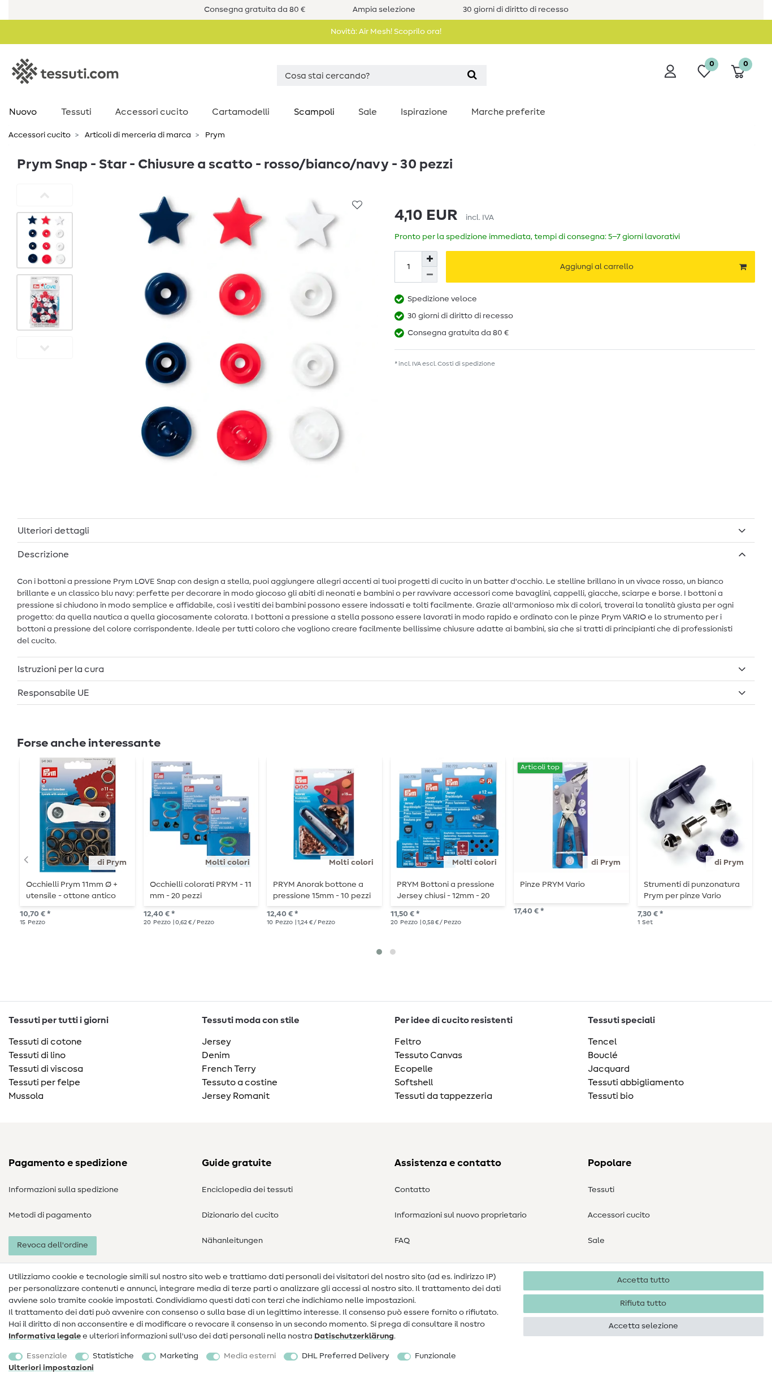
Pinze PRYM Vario (552, 885)
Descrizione (43, 554)
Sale (367, 111)
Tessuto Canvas (428, 1055)
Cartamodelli (241, 111)
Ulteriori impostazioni (51, 1368)
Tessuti (76, 111)
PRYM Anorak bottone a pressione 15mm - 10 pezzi (322, 890)
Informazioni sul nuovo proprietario (460, 1215)
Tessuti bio (611, 1096)
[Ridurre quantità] (429, 275)
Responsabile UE (53, 693)
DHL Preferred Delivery (345, 1356)
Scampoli (314, 111)
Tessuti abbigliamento (636, 1082)
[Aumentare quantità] (429, 259)
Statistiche (113, 1356)
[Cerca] (472, 75)
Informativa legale (44, 1336)
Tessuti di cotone (45, 1041)
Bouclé (603, 1055)
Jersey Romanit (236, 1096)
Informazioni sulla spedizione (63, 1190)
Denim (216, 1055)
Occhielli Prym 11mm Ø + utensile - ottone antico (72, 890)
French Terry (229, 1068)
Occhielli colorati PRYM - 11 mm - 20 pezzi (200, 890)
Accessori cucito (151, 111)
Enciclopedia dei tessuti (247, 1190)
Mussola (26, 1096)
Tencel (602, 1041)
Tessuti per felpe (44, 1082)
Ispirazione (424, 111)
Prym (214, 135)
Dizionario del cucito (240, 1215)
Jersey (216, 1041)
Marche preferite (508, 111)
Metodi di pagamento (50, 1215)
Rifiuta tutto (643, 1303)
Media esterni (250, 1356)
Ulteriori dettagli (53, 530)
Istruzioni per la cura (61, 669)
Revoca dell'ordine (52, 1245)
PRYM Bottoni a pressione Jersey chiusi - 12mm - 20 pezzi (446, 890)
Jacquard (609, 1068)
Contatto (412, 1190)
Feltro (407, 1041)
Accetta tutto (643, 1280)
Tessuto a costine (239, 1082)
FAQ (402, 1241)
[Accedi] (670, 71)
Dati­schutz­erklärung (354, 1336)
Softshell (413, 1082)
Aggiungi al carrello (597, 267)
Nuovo (23, 111)
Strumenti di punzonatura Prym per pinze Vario (692, 890)
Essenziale (47, 1356)
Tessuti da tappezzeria (443, 1096)
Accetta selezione (643, 1326)
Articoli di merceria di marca (137, 135)
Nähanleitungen (232, 1241)
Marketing (179, 1356)
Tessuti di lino (37, 1055)
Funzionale (435, 1356)
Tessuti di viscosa (45, 1068)
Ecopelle (413, 1068)
